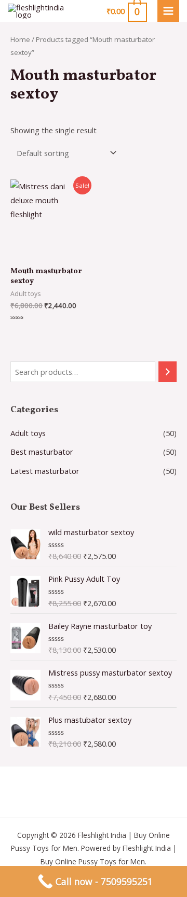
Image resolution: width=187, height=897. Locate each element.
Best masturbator (41, 451)
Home (20, 39)
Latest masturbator (44, 471)
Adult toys (28, 433)
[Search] (167, 371)
